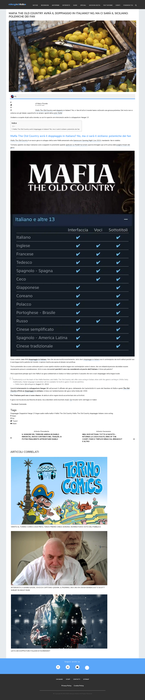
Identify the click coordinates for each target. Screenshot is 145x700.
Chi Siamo (59, 679)
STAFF (68, 679)
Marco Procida (42, 103)
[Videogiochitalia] (17, 4)
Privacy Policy (66, 686)
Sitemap (86, 679)
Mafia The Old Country (19, 140)
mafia (47, 413)
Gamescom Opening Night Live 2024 (87, 140)
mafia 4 (52, 413)
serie (58, 113)
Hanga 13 (31, 413)
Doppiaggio (14, 413)
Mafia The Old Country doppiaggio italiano (88, 413)
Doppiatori (23, 413)
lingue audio (39, 413)
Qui (71, 400)
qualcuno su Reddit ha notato (77, 145)
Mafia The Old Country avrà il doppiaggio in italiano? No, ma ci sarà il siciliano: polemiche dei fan (46, 129)
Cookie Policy (79, 686)
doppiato (59, 110)
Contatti (76, 679)
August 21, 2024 (42, 384)
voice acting (108, 413)
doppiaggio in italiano (37, 359)
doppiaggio (29, 391)
